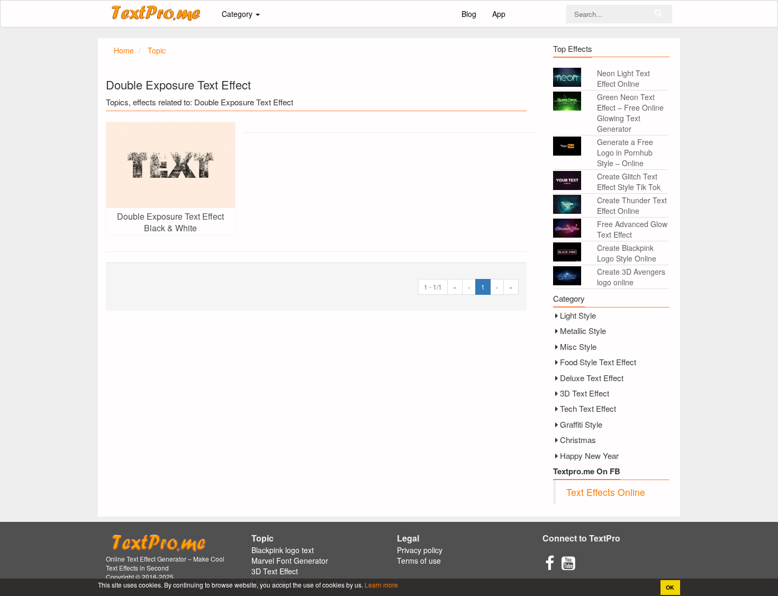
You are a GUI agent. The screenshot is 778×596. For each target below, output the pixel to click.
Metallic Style (583, 330)
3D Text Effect (584, 393)
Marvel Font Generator (289, 560)
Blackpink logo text (282, 550)
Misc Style (578, 346)
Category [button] (238, 13)
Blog (469, 13)
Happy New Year (589, 455)
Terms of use (419, 560)
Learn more (380, 584)
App (498, 13)
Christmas (578, 439)
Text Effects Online (605, 492)
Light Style (578, 315)
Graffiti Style (581, 424)
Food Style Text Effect (598, 361)
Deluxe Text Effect (591, 377)
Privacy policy (419, 550)
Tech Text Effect (588, 408)
